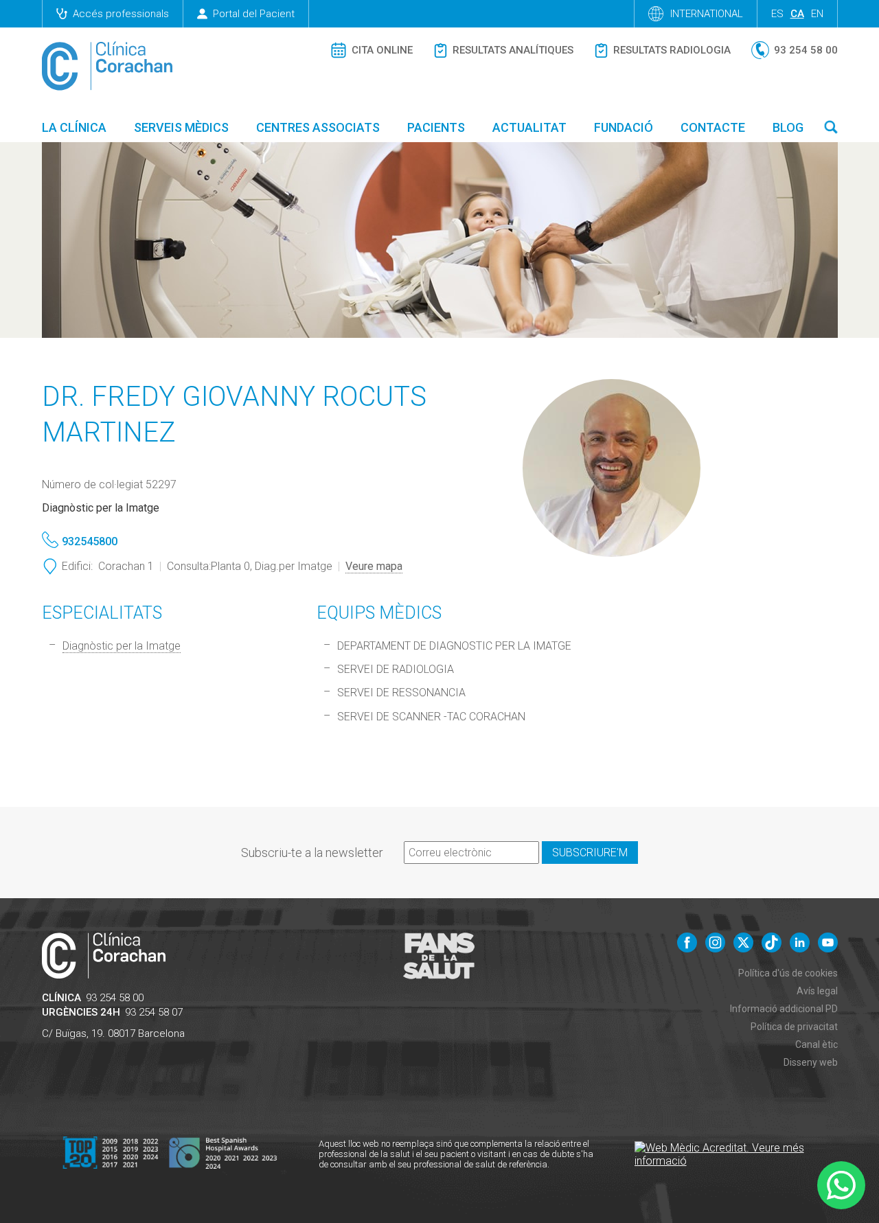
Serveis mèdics (181, 127)
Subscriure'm (590, 852)
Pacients (436, 127)
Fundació (623, 127)
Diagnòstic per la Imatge (121, 645)
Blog (788, 127)
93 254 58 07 (154, 1012)
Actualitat (529, 127)
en (817, 14)
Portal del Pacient (254, 14)
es (777, 14)
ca (797, 14)
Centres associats (318, 127)
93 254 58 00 (115, 998)
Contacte (713, 127)
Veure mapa (373, 566)
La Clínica (74, 127)
